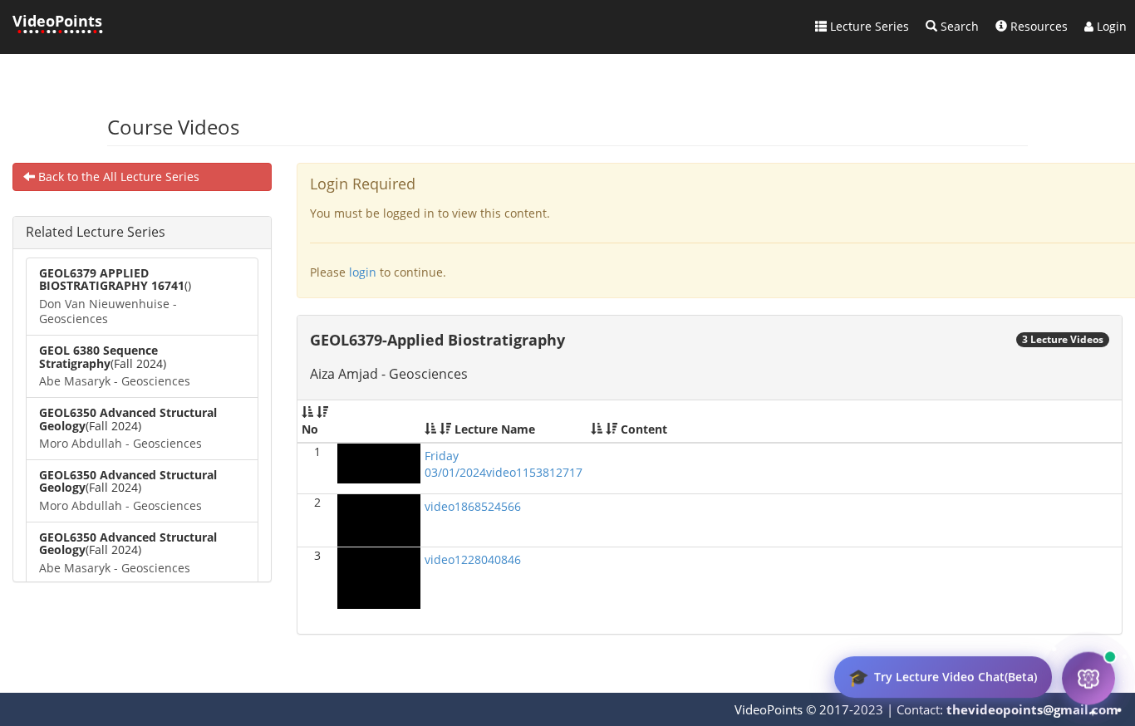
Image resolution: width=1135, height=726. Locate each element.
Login (1110, 26)
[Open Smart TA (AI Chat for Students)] (1088, 679)
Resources (1037, 26)
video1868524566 (473, 506)
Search (958, 26)
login (362, 272)
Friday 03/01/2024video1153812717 (503, 464)
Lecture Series (868, 26)
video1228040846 (473, 559)
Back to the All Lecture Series (117, 176)
